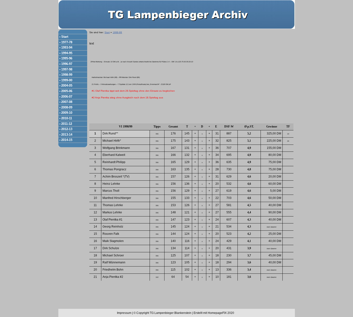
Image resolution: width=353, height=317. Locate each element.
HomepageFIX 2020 (221, 313)
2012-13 (66, 129)
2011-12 (66, 124)
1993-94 (66, 47)
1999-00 (66, 80)
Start (64, 36)
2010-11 (66, 118)
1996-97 (66, 64)
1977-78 (66, 42)
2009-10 (66, 112)
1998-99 (66, 74)
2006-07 (66, 96)
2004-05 (66, 85)
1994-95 (66, 53)
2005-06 (66, 91)
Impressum (124, 313)
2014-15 (66, 140)
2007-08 (66, 102)
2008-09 (66, 107)
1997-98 (66, 69)
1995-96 (66, 58)
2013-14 (66, 134)
